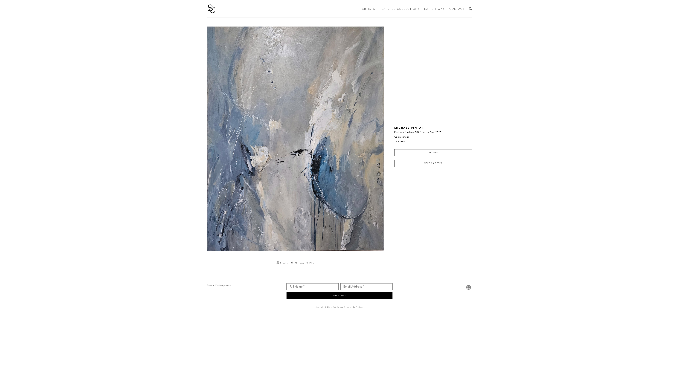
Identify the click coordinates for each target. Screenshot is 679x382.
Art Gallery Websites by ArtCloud (348, 307)
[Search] (470, 8)
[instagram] (468, 287)
